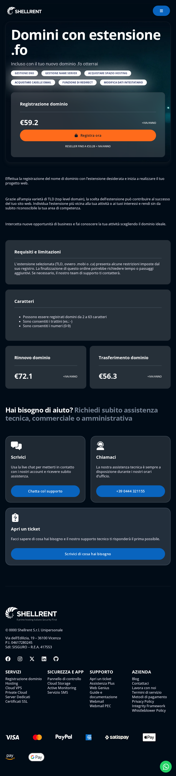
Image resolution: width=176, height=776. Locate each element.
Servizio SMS (57, 692)
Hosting (11, 683)
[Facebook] (8, 658)
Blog (135, 679)
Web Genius (99, 688)
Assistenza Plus (102, 683)
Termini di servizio (147, 692)
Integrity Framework (148, 706)
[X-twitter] (32, 658)
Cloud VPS (13, 688)
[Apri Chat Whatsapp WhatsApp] (166, 767)
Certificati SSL (16, 701)
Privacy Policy (143, 701)
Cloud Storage (58, 683)
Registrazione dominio (23, 679)
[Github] (56, 658)
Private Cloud (16, 692)
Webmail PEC (100, 706)
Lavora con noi (144, 688)
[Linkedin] (44, 658)
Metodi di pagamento (149, 697)
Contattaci (140, 683)
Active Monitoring (61, 688)
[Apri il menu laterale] (161, 11)
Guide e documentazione (103, 694)
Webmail (97, 701)
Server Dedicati (17, 697)
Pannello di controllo (64, 679)
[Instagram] (20, 658)
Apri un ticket (100, 679)
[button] (24, 73)
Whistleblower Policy (149, 710)
